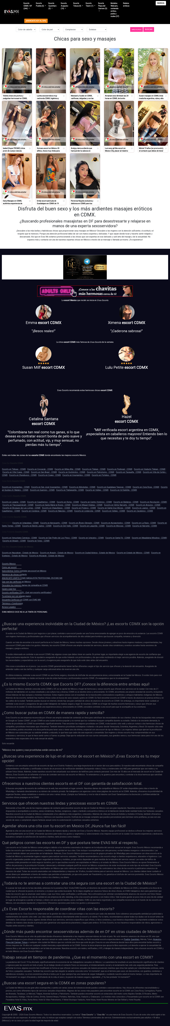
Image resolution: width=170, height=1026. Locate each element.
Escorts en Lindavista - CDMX (87, 511)
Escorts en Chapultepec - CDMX (56, 508)
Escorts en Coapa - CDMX (49, 475)
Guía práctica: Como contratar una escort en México (24, 571)
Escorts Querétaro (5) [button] (52, 5)
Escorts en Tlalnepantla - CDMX (70, 490)
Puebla (127, 939)
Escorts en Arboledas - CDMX (82, 487)
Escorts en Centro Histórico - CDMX (96, 502)
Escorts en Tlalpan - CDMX (94, 469)
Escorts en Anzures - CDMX (148, 505)
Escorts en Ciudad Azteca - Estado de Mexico (95, 553)
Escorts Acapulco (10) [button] (64, 5)
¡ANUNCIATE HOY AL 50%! (36, 21)
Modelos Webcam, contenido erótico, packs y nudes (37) (115, 9)
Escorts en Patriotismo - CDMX (100, 472)
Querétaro (135, 939)
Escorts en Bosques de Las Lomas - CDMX (21, 508)
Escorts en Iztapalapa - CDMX (25, 523)
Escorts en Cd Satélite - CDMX (123, 490)
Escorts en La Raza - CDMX (144, 523)
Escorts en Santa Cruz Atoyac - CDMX (114, 508)
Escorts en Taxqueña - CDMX (128, 472)
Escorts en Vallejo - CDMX (97, 490)
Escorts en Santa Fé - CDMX (117, 538)
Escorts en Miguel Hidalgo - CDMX (87, 505)
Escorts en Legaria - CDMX (14, 502)
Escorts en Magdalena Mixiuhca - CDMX (149, 538)
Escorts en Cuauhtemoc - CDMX (41, 502)
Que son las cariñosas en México (16, 582)
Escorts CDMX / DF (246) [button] (28, 5)
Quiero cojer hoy (9, 589)
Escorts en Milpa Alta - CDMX (68, 469)
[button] (136, 29)
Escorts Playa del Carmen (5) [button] (102, 5)
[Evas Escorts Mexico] (18, 1008)
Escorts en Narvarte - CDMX (144, 526)
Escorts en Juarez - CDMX (143, 508)
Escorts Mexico (9, 563)
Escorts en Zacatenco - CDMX (140, 511)
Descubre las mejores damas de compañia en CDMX (25, 585)
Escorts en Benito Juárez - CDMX (37, 526)
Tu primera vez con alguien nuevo (16, 596)
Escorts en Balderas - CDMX (125, 502)
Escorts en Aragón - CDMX (14, 541)
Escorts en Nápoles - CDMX (60, 511)
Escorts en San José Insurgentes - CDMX (49, 487)
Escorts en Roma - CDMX (68, 502)
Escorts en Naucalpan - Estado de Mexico (20, 553)
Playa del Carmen (13, 942)
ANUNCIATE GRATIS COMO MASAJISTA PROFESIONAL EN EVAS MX (32, 578)
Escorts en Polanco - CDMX (84, 508)
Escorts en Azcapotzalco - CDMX (115, 523)
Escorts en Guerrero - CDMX (42, 490)
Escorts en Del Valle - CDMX (65, 526)
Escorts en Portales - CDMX (104, 475)
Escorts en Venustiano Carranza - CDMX (19, 538)
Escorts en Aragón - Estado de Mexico (56, 553)
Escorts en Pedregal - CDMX (119, 469)
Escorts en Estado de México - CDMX (133, 553)
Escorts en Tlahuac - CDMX (14, 469)
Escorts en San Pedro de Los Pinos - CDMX (58, 538)
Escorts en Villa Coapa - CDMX (15, 472)
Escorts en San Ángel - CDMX (44, 472)
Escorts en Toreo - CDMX (38, 541)
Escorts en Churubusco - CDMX (23, 475)
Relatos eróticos (126, 4)
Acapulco (157, 939)
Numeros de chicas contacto (14, 574)
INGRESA (160, 3)
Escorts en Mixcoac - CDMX (118, 526)
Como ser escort (9, 567)
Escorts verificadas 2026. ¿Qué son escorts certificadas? (27, 592)
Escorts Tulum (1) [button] (90, 4)
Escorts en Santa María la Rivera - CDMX (52, 505)
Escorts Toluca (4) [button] (77, 4)
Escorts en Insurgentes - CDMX (76, 475)
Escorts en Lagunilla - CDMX (92, 526)
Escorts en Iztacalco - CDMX (91, 538)
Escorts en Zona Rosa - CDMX (146, 487)
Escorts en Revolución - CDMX (153, 502)
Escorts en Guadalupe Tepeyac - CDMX (114, 487)
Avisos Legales (9, 607)
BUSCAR (148, 29)
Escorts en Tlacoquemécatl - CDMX (17, 505)
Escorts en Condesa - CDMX (34, 511)
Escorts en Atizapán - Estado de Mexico (46, 556)
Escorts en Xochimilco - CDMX (71, 472)
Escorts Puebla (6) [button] (40, 4)
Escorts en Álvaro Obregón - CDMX (84, 523)
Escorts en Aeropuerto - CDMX (53, 523)
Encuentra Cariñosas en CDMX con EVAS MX (21, 600)
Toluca (24, 942)
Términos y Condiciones (12, 603)
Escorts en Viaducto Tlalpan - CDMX (149, 469)
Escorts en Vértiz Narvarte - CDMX (119, 505)
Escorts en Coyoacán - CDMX (40, 469)
